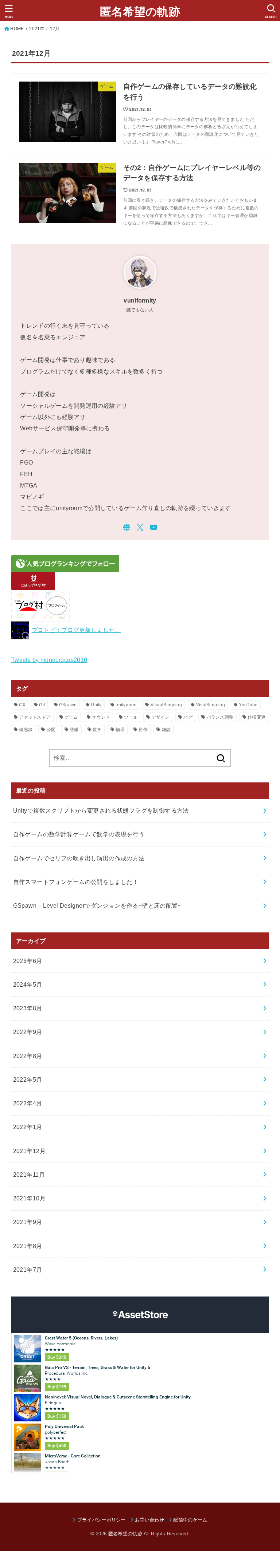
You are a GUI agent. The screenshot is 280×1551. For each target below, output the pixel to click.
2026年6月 (27, 961)
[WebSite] (127, 527)
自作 (143, 729)
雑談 (166, 729)
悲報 (74, 729)
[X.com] (140, 527)
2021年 (36, 29)
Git (42, 704)
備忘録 (25, 729)
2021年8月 (27, 1246)
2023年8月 (27, 1008)
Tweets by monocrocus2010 (49, 659)
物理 (120, 729)
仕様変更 (256, 717)
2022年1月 (27, 1127)
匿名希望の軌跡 (140, 11)
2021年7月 (27, 1269)
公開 (51, 729)
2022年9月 (27, 1032)
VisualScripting (166, 704)
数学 (97, 729)
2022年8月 (27, 1056)
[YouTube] (154, 527)
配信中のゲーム (190, 1520)
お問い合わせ (149, 1520)
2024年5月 (27, 984)
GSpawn (68, 704)
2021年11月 (29, 1174)
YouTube (248, 704)
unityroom (126, 704)
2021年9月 (27, 1222)
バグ (187, 717)
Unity (96, 704)
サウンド (101, 717)
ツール (130, 717)
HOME (17, 29)
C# (22, 704)
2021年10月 (29, 1198)
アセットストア (34, 717)
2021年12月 (29, 1151)
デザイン (161, 717)
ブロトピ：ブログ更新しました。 (76, 630)
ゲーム (71, 717)
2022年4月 (27, 1103)
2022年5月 (27, 1079)
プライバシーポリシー (101, 1520)
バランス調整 (220, 717)
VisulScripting (210, 704)
